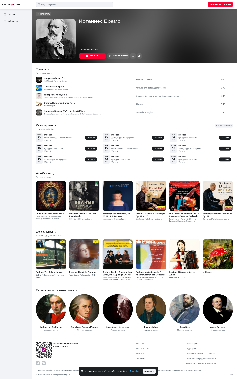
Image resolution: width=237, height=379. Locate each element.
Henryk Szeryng (142, 277)
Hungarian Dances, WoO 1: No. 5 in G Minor (64, 111)
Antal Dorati (148, 279)
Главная (11, 14)
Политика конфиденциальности (201, 358)
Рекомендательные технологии (201, 363)
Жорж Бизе (184, 327)
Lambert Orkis (90, 275)
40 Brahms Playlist (144, 112)
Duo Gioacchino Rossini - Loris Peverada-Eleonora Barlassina (184, 215)
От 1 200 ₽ (91, 159)
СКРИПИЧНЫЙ (41, 216)
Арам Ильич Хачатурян (117, 327)
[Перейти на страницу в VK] (44, 363)
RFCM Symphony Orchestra (90, 114)
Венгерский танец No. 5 (55, 94)
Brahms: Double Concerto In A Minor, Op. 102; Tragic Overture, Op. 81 (118, 273)
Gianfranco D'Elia (142, 219)
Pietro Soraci (74, 219)
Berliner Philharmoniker (44, 275)
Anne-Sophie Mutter (76, 275)
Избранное (13, 21)
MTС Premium (142, 348)
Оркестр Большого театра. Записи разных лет (158, 96)
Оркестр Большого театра (69, 97)
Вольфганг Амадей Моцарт (84, 327)
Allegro (139, 104)
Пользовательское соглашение (200, 353)
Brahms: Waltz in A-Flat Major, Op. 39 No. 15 (150, 215)
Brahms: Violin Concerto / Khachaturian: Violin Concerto (150, 273)
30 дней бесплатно (220, 4)
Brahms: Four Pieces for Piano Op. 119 (217, 215)
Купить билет (120, 56)
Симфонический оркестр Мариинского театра (48, 217)
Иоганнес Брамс (60, 81)
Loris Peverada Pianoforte (178, 219)
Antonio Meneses (124, 277)
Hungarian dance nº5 (54, 78)
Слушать (94, 56)
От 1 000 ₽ (91, 137)
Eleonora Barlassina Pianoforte (182, 220)
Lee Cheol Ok (174, 277)
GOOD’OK (140, 358)
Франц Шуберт (151, 327)
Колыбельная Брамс (54, 86)
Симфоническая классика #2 (50, 214)
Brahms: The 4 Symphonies (49, 272)
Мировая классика (88, 49)
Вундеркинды (49, 89)
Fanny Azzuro (108, 219)
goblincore (208, 272)
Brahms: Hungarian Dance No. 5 (59, 103)
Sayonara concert (144, 79)
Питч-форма (192, 343)
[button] (67, 137)
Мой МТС (140, 353)
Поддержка (191, 348)
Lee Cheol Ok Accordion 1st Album (182, 273)
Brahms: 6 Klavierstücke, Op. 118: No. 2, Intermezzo (116, 215)
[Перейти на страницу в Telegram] (38, 363)
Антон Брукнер (217, 327)
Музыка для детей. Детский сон (151, 87)
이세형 (182, 277)
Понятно (149, 371)
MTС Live (140, 343)
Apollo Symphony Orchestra (68, 114)
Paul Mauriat (48, 81)
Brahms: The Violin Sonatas (82, 272)
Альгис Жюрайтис (51, 97)
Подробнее (135, 371)
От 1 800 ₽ (91, 148)
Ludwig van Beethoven (51, 327)
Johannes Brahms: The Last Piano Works (82, 215)
